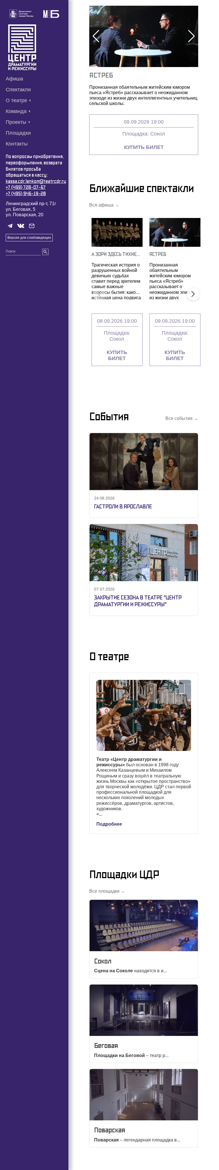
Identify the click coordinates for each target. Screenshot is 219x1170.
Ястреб (101, 75)
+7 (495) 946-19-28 (26, 194)
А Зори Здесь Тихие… (116, 254)
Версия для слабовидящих (29, 238)
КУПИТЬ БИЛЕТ (144, 147)
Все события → (181, 418)
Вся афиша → (104, 205)
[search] (45, 252)
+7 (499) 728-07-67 (26, 187)
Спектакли (18, 89)
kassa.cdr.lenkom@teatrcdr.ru (36, 181)
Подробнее (109, 824)
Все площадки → (107, 891)
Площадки (18, 133)
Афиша (14, 79)
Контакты (17, 144)
